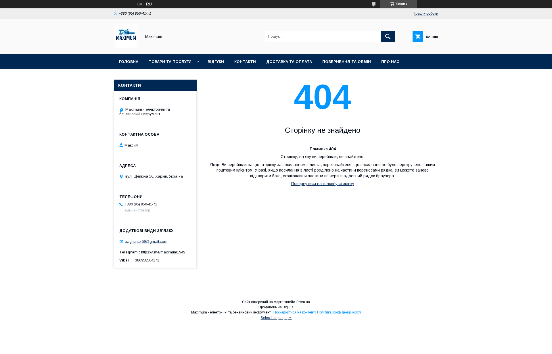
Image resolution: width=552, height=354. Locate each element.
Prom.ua (303, 302)
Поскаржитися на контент (294, 312)
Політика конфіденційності (339, 312)
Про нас (390, 61)
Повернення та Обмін (346, 61)
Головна (128, 61)
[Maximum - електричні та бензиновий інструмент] (126, 47)
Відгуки (216, 61)
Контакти (245, 61)
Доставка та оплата (289, 61)
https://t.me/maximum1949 (163, 252)
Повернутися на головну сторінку (322, 183)
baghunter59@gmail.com (146, 241)
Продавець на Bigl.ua (276, 307)
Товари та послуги (170, 61)
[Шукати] (388, 36)
